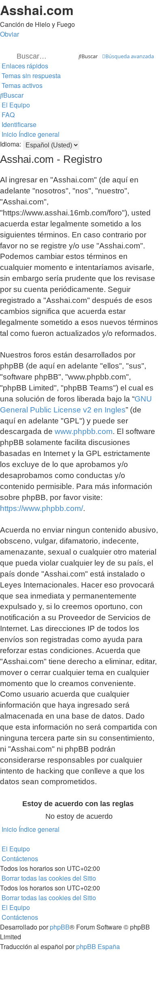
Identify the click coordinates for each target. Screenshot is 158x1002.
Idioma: (10, 144)
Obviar (9, 34)
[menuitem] (30, 75)
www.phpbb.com (84, 431)
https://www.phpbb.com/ (41, 508)
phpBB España (98, 946)
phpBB (60, 927)
